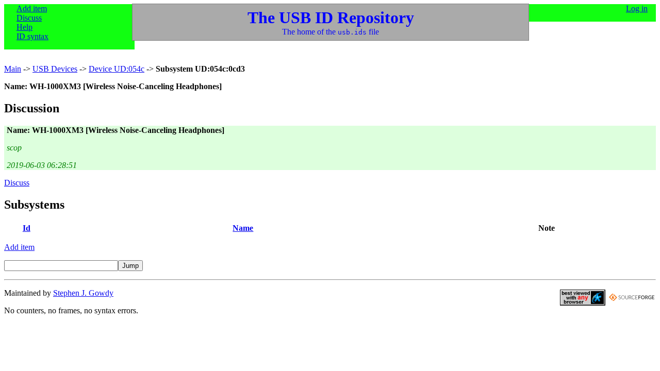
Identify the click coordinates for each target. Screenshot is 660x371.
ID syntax (32, 36)
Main (12, 68)
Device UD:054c (116, 68)
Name (243, 228)
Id (26, 228)
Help (24, 27)
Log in (637, 8)
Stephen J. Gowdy (83, 293)
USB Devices (54, 68)
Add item (31, 8)
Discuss (29, 17)
